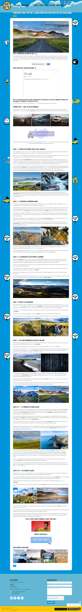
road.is (40, 213)
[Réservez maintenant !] (41, 64)
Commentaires (25, 5)
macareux (35, 351)
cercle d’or (49, 153)
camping (37, 218)
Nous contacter (68, 4)
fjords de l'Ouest (22, 473)
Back (14, 565)
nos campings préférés (56, 378)
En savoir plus (15, 610)
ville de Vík (28, 349)
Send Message (51, 602)
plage (33, 344)
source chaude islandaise (34, 248)
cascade (46, 167)
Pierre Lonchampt (47, 141)
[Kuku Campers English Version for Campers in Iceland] (62, 1)
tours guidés (51, 375)
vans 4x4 (36, 103)
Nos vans (17, 5)
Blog (31, 5)
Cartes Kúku (60, 5)
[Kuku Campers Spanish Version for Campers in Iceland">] (69, 1)
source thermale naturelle (20, 465)
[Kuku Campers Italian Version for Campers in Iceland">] (71, 1)
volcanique (51, 346)
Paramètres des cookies (74, 609)
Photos (41, 5)
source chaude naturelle (34, 250)
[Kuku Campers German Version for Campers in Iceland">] (67, 1)
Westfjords (34, 473)
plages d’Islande (61, 480)
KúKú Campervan (27, 151)
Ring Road (29, 307)
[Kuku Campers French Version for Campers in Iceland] (64, 1)
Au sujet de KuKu (50, 5)
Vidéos (36, 5)
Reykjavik (28, 455)
